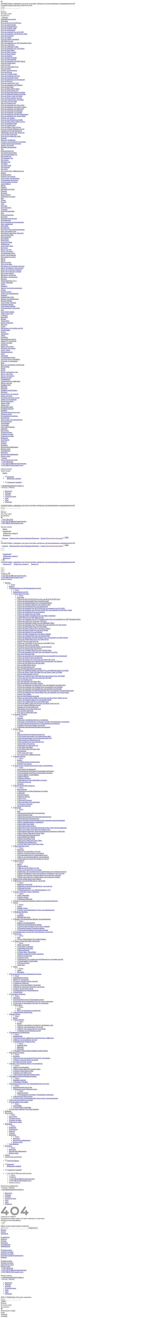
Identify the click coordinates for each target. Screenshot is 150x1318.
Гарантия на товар (7, 1254)
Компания (12, 1127)
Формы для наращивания (26, 923)
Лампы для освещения (21, 1067)
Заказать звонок (14, 1182)
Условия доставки (7, 1252)
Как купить (13, 1116)
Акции (3, 1232)
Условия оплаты (6, 1250)
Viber (6, 498)
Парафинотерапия (19, 1080)
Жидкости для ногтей (24, 884)
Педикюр (16, 1056)
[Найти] (2, 9)
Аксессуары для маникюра (26, 769)
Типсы (19, 906)
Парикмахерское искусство (22, 1087)
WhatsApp (8, 502)
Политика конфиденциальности (12, 1255)
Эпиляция (16, 998)
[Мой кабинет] (2, 552)
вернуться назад (6, 1220)
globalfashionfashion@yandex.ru (13, 486)
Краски (19, 760)
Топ (18, 732)
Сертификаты (5, 1244)
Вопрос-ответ (5, 1266)
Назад (13, 584)
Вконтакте (8, 491)
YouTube (8, 495)
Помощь (4, 1257)
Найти (3, 1301)
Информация (5, 1246)
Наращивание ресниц (20, 977)
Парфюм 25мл (22, 1045)
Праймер (20, 915)
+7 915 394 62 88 (7, 462)
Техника (20, 718)
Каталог (12, 586)
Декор (19, 970)
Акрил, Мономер (23, 895)
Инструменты (22, 789)
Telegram (8, 493)
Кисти (19, 1023)
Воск (19, 1009)
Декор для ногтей (23, 945)
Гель (18, 937)
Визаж (15, 1018)
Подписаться (33, 1228)
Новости (4, 1239)
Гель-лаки (20, 597)
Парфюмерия (17, 1036)
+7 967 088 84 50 (12, 465)
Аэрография (17, 1105)
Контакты (16, 1138)
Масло (19, 864)
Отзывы (3, 1241)
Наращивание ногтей (20, 592)
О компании (5, 1237)
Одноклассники (10, 496)
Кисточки (20, 849)
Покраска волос (22, 1093)
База (18, 811)
